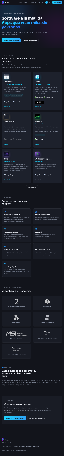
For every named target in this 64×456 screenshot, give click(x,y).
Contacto (40, 2)
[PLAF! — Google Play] (48, 98)
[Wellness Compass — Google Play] (48, 175)
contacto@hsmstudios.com (37, 418)
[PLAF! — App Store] (39, 98)
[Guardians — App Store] (8, 102)
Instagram (36, 446)
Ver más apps (32, 187)
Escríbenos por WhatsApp (11, 40)
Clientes (33, 2)
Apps (20, 2)
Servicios (26, 2)
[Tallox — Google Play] (8, 175)
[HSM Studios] (6, 2)
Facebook (29, 446)
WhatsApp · (15, 418)
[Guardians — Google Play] (17, 102)
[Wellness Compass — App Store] (39, 175)
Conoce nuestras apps (30, 40)
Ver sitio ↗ (7, 106)
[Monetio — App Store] (39, 140)
